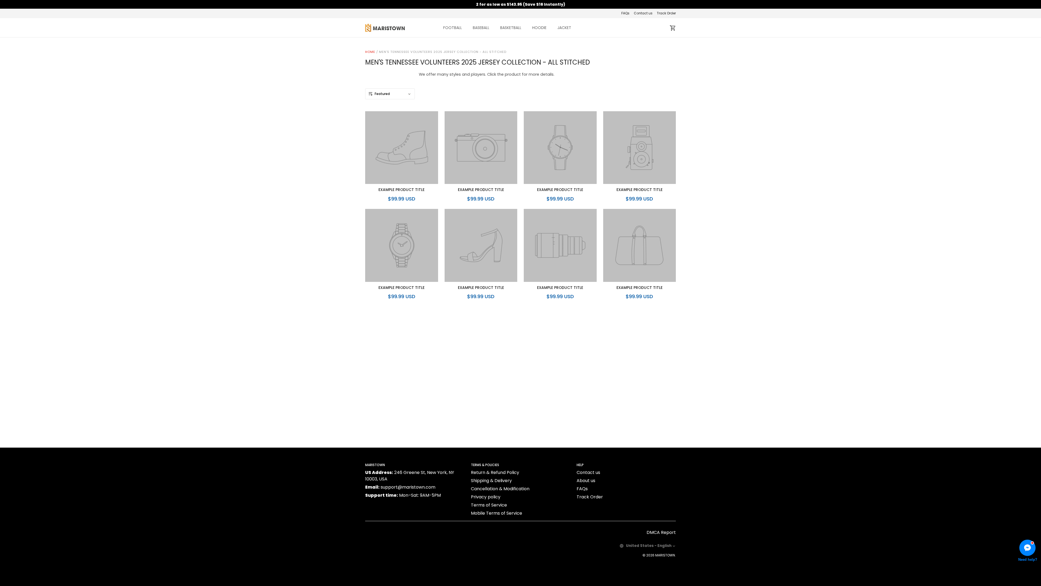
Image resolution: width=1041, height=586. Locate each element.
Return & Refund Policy (495, 472)
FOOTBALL (452, 27)
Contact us (643, 13)
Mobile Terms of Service (496, 513)
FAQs (625, 13)
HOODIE (539, 27)
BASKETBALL (510, 27)
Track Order (666, 13)
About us (586, 480)
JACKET (564, 27)
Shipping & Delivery (491, 480)
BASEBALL (481, 27)
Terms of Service (489, 505)
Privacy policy (485, 497)
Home (370, 52)
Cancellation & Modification (500, 489)
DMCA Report (661, 532)
